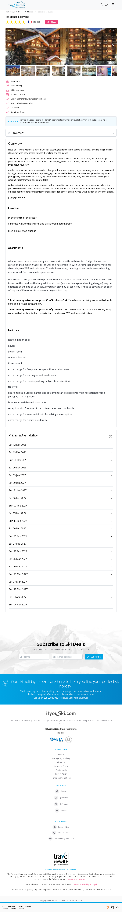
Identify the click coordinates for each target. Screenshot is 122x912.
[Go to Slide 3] (43, 70)
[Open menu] (113, 4)
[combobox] (61, 133)
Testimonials (61, 770)
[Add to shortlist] (107, 907)
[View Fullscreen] (110, 436)
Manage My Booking (61, 758)
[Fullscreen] (112, 60)
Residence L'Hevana (45, 12)
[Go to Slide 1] (13, 70)
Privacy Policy (61, 774)
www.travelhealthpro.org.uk (85, 884)
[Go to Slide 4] (58, 70)
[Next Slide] (113, 46)
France (21, 12)
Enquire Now (63, 827)
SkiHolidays (10, 12)
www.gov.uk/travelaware (78, 879)
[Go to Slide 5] (73, 70)
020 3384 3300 (64, 832)
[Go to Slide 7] (104, 70)
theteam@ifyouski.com (64, 838)
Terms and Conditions (61, 778)
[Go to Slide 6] (88, 70)
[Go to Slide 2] (28, 70)
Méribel (30, 12)
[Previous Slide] (9, 46)
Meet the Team (61, 766)
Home (61, 754)
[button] (61, 46)
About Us (61, 762)
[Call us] (106, 4)
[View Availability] (112, 907)
